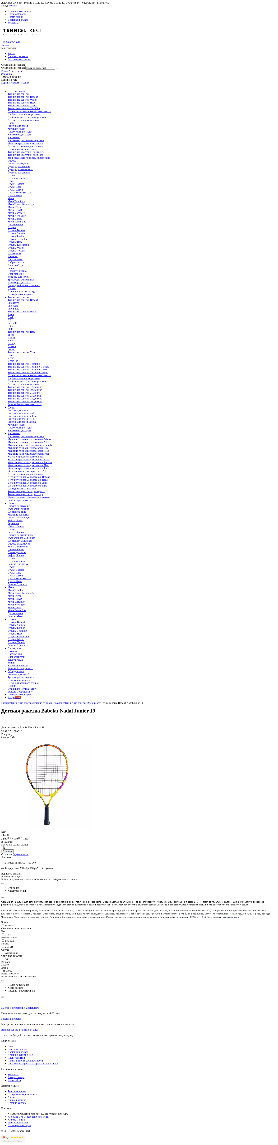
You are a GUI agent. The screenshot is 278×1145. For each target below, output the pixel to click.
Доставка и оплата (18, 19)
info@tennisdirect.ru (18, 1122)
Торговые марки (17, 1091)
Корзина (5, 82)
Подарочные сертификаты (22, 1094)
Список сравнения (18, 56)
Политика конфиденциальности (25, 1060)
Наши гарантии (16, 1057)
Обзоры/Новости (17, 14)
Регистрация (15, 71)
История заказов (17, 1102)
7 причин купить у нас (20, 11)
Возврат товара (16, 1077)
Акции (11, 1097)
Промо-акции (15, 16)
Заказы (11, 53)
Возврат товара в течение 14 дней (19, 1029)
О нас (11, 1046)
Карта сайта (14, 1080)
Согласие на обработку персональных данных (33, 1063)
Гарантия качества (11, 1018)
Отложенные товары (19, 59)
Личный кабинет (17, 1100)
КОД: (4, 831)
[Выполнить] (57, 68)
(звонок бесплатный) (29, 1116)
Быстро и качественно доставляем (20, 1007)
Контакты (13, 22)
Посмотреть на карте (19, 1125)
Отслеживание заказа (13, 67)
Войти (4, 71)
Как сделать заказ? (18, 1049)
